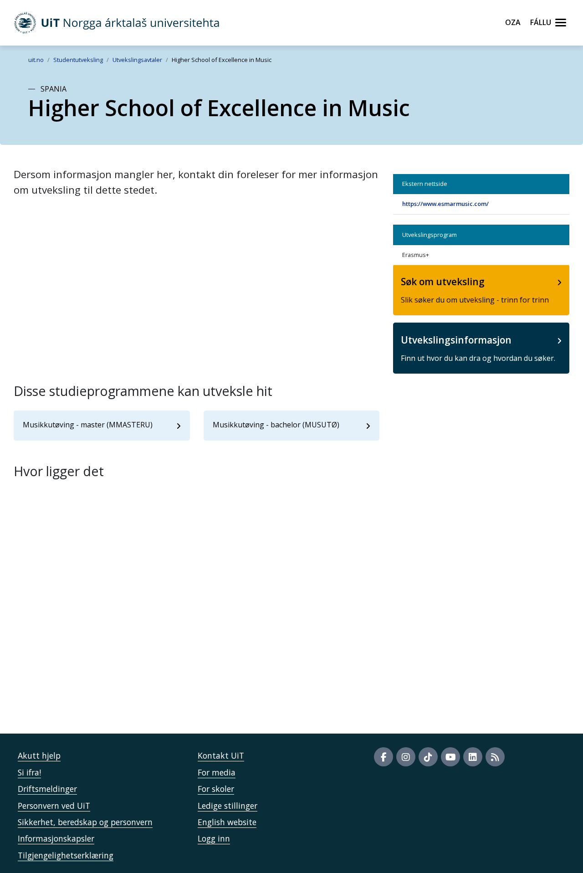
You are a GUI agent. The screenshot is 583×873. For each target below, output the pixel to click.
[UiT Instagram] (405, 756)
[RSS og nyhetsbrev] (495, 756)
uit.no (36, 60)
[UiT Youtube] (450, 756)
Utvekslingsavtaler (137, 60)
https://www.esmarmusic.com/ (445, 204)
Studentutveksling (78, 60)
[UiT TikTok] (428, 756)
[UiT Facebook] (383, 756)
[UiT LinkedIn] (472, 756)
